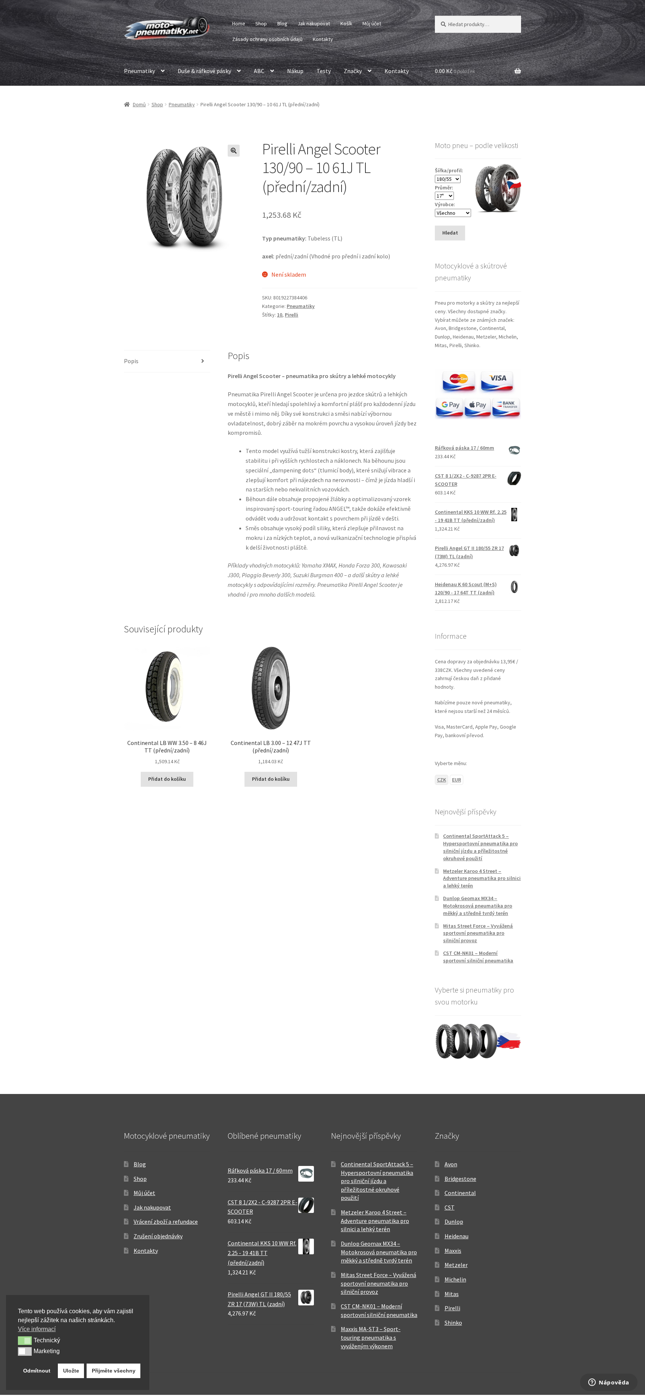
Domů (139, 104)
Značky (353, 71)
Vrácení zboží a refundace (166, 1221)
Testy (324, 71)
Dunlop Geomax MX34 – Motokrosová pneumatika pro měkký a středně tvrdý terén (477, 905)
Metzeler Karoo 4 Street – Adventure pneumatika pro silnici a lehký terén (482, 878)
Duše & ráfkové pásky (204, 71)
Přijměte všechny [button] (113, 1371)
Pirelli (291, 314)
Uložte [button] (71, 1371)
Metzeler (456, 1264)
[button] (234, 151)
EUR (456, 779)
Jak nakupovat (313, 23)
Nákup (295, 71)
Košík (346, 23)
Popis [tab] (131, 361)
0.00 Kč (455, 71)
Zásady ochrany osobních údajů (267, 39)
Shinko (453, 1322)
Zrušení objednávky (158, 1236)
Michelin (455, 1279)
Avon (451, 1164)
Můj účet (371, 23)
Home (238, 23)
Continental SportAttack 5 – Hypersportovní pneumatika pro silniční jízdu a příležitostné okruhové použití (480, 847)
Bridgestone (460, 1178)
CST (450, 1207)
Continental (460, 1193)
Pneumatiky (139, 71)
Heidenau (456, 1236)
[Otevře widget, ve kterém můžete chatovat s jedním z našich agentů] (609, 1383)
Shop (261, 23)
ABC (259, 71)
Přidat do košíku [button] (167, 779)
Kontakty (323, 39)
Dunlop (454, 1221)
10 (279, 314)
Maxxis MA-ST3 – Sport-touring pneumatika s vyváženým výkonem (371, 1337)
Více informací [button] (37, 1329)
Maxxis (453, 1250)
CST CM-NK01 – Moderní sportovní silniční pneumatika (478, 957)
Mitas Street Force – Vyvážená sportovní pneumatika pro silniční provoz (478, 933)
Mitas (452, 1294)
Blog (282, 23)
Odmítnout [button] (36, 1371)
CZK (441, 779)
